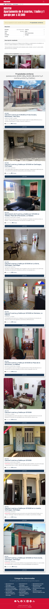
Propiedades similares (36, 22)
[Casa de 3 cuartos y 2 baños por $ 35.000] (24, 441)
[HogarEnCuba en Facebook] (21, 601)
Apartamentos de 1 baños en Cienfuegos (12, 590)
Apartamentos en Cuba (38, 583)
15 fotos (14, 173)
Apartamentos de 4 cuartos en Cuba (37, 586)
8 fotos (15, 222)
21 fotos (15, 272)
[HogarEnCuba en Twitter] (24, 601)
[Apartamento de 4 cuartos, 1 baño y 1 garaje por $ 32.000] (11, 62)
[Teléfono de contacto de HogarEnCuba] (18, 601)
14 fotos (15, 566)
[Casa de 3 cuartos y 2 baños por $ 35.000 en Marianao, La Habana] (24, 294)
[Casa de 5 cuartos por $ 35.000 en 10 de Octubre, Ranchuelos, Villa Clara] (24, 95)
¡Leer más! (24, 127)
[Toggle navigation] (43, 1)
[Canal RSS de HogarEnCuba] (28, 601)
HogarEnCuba (7, 2)
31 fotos (15, 517)
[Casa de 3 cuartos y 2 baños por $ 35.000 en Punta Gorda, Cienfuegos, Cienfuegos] (24, 538)
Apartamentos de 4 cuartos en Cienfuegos (11, 587)
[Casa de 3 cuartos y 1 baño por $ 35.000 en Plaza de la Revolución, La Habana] (24, 343)
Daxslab (30, 606)
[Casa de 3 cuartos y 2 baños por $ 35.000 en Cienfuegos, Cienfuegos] (24, 145)
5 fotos (14, 322)
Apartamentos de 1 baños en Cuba (39, 588)
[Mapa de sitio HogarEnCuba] (34, 601)
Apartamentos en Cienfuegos (10, 584)
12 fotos (14, 467)
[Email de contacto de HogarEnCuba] (15, 601)
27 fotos (14, 123)
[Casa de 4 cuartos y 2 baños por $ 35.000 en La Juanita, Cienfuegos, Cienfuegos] (24, 489)
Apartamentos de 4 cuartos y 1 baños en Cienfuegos (10, 594)
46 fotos (15, 371)
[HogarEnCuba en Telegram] (31, 601)
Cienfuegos (8, 4)
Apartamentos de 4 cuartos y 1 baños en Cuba (39, 591)
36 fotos (14, 419)
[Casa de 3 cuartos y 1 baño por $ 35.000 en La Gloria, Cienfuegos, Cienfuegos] (24, 244)
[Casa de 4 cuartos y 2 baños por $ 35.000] (24, 393)
